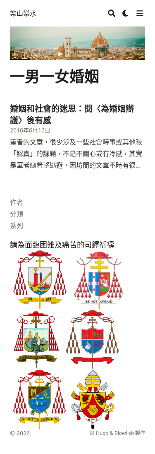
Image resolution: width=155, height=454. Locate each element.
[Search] (111, 13)
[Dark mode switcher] (125, 13)
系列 (16, 225)
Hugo (102, 433)
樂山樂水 (23, 13)
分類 (16, 214)
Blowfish (124, 433)
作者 (16, 202)
